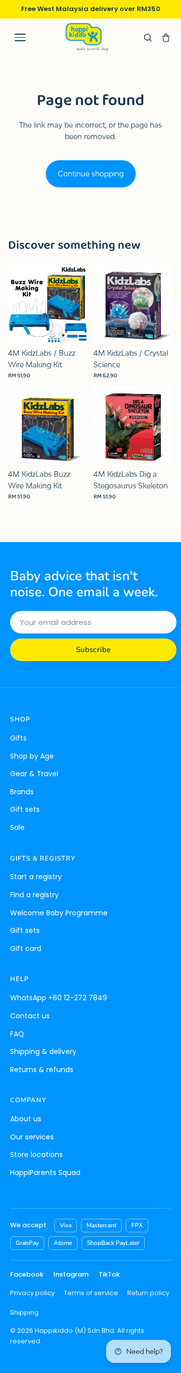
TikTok (109, 1274)
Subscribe (93, 650)
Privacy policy (32, 1293)
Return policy (148, 1293)
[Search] (148, 38)
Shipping (24, 1312)
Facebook (26, 1274)
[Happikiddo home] (86, 37)
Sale (17, 827)
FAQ (17, 1034)
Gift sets (25, 809)
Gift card (25, 948)
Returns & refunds (41, 1070)
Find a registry (34, 895)
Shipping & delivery (43, 1051)
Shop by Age (32, 756)
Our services (32, 1137)
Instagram (70, 1274)
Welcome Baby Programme (59, 913)
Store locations (36, 1154)
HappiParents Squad (45, 1173)
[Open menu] (20, 38)
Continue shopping (91, 173)
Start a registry (36, 877)
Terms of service (91, 1293)
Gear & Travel (34, 774)
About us (25, 1119)
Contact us (30, 1016)
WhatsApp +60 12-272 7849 (58, 998)
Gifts (18, 738)
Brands (22, 792)
